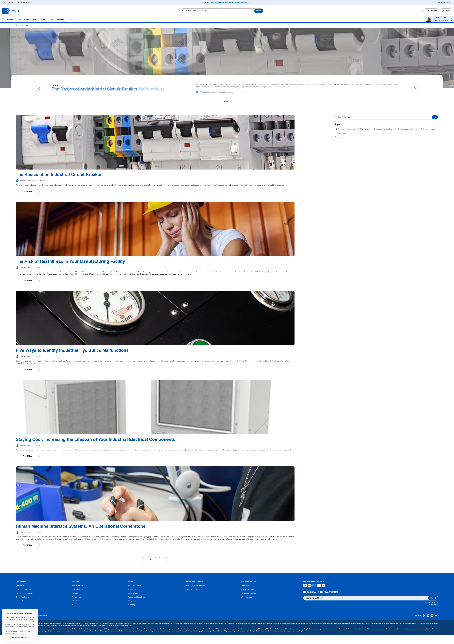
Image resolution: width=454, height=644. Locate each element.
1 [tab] (224, 101)
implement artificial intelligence (384, 129)
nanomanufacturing (404, 129)
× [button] (35, 612)
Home (18, 25)
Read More (27, 191)
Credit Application (22, 597)
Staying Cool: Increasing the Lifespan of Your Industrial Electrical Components (95, 440)
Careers (75, 593)
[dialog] (20, 625)
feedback (433, 129)
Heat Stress (217, 93)
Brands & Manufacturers (28, 19)
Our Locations (77, 589)
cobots (416, 129)
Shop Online (245, 586)
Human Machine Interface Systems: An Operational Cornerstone (80, 526)
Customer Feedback (23, 589)
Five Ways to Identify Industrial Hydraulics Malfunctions (72, 350)
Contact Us (20, 586)
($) (445, 2)
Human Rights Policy (192, 589)
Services (44, 19)
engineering (340, 129)
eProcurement (246, 597)
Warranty (131, 605)
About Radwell (77, 586)
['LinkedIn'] (432, 615)
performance (351, 129)
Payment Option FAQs (24, 593)
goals (338, 133)
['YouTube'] (436, 615)
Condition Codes (134, 586)
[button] (20, 637)
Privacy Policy (433, 604)
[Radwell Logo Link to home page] (11, 11)
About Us (71, 19)
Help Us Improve (22, 601)
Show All (338, 137)
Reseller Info (133, 593)
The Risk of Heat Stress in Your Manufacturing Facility (106, 89)
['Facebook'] (424, 615)
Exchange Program (248, 593)
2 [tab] (227, 101)
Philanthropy (77, 597)
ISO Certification (78, 601)
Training (424, 129)
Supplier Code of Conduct (195, 586)
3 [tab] (229, 101)
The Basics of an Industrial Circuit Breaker (59, 175)
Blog (26, 25)
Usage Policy (133, 601)
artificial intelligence (364, 129)
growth (345, 133)
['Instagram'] (428, 615)
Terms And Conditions (136, 597)
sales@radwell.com (23, 2)
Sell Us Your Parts (57, 19)
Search (259, 11)
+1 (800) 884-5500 (8, 2)
